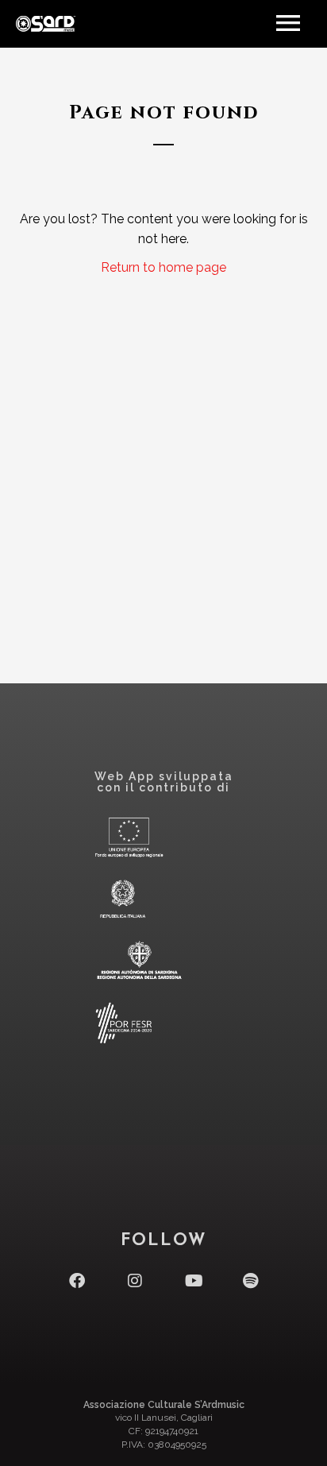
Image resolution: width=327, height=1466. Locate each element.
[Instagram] (135, 1281)
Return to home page (163, 267)
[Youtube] (193, 1281)
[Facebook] (77, 1281)
